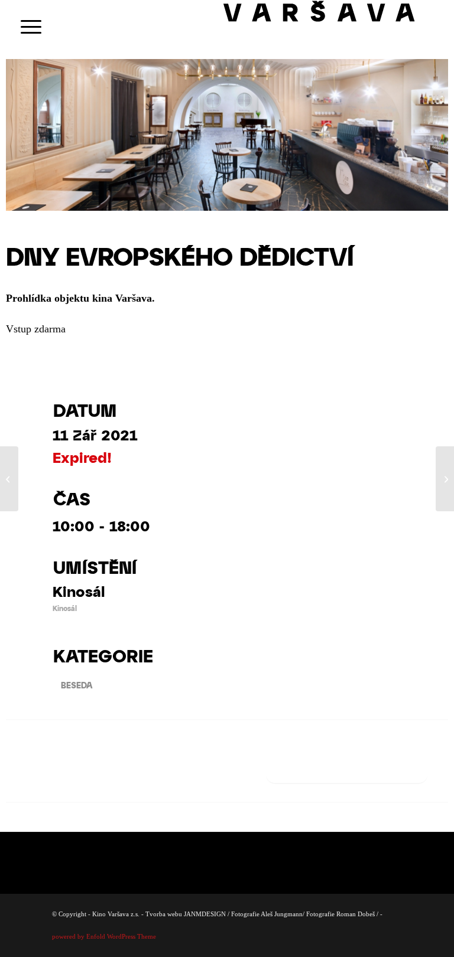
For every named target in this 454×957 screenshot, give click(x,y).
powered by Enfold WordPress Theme (104, 936)
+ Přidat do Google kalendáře (347, 769)
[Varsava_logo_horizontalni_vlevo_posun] (332, 26)
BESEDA (76, 685)
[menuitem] (25, 26)
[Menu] (25, 26)
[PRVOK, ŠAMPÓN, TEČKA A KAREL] (445, 478)
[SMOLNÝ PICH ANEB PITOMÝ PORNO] (9, 478)
